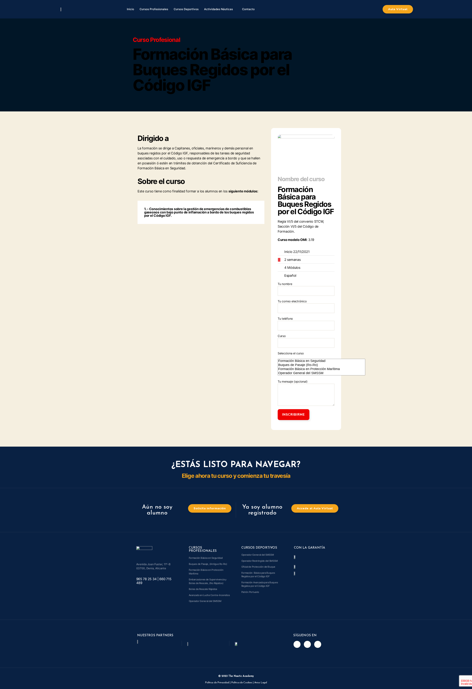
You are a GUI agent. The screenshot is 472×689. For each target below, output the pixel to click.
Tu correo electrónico (292, 301)
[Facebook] (297, 644)
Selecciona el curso (291, 353)
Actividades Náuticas (218, 9)
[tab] (201, 212)
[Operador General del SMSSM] (321, 373)
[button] (398, 9)
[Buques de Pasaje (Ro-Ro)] (321, 365)
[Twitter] (317, 644)
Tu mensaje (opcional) (292, 381)
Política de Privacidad (217, 682)
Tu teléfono (285, 318)
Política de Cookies (241, 682)
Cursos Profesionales (154, 9)
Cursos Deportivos (186, 9)
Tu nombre (285, 284)
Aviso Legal (260, 682)
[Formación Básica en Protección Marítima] (321, 369)
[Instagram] (307, 644)
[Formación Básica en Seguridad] (321, 361)
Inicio (130, 9)
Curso (282, 336)
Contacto (248, 9)
